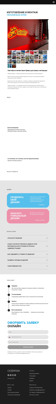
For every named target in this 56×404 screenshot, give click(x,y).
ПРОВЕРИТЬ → (42, 204)
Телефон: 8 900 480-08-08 (35, 387)
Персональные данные (13, 392)
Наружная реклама (34, 373)
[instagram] (13, 375)
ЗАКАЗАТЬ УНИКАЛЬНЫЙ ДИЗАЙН (18, 216)
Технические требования (14, 394)
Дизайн (31, 380)
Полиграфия (32, 376)
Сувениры (31, 378)
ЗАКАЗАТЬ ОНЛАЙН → (40, 220)
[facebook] (8, 375)
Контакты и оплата (34, 394)
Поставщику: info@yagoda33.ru (37, 392)
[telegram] (15, 375)
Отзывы (9, 390)
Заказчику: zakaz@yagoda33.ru (37, 390)
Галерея (9, 387)
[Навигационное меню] (54, 2)
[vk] (10, 375)
